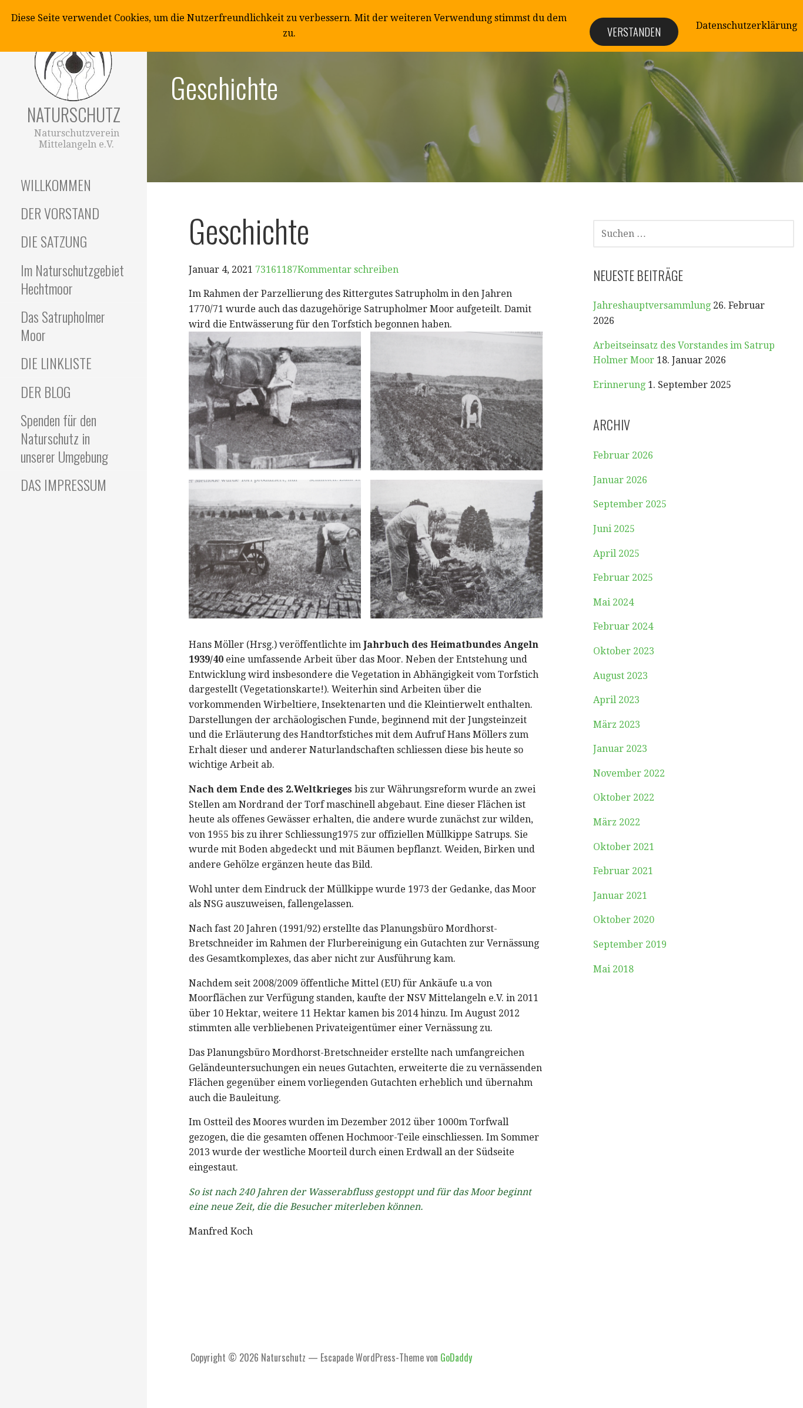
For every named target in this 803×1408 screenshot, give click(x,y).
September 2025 (630, 504)
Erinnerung (619, 384)
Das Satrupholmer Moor (63, 325)
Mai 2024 (613, 602)
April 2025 (616, 553)
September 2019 (630, 944)
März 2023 (616, 724)
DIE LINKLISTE (56, 362)
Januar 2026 (620, 480)
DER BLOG (46, 391)
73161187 (276, 269)
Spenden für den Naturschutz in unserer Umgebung (64, 438)
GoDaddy (456, 1357)
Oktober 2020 (623, 919)
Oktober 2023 (623, 651)
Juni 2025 (614, 528)
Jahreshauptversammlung (652, 305)
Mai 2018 (613, 969)
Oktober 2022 (623, 797)
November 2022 (629, 773)
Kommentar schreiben (348, 269)
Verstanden (634, 31)
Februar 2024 (623, 626)
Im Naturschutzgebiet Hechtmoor (72, 279)
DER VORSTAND (60, 212)
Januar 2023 (620, 748)
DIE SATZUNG (54, 241)
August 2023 (620, 675)
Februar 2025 (623, 577)
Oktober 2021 (623, 846)
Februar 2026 (623, 455)
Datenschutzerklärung (746, 25)
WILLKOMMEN (56, 184)
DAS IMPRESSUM (63, 484)
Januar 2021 (620, 895)
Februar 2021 (623, 871)
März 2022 (616, 822)
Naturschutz (74, 114)
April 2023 (616, 699)
